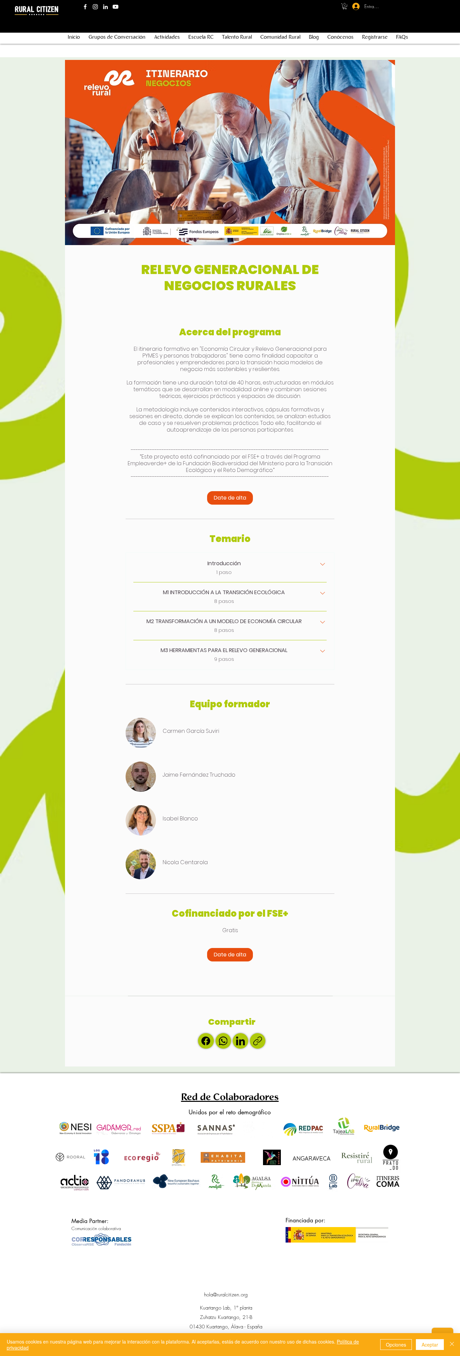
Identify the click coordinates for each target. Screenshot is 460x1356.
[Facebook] (205, 1041)
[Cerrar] (452, 1344)
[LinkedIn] (240, 1041)
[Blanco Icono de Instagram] (95, 6)
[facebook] (85, 6)
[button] (344, 6)
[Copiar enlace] (257, 1041)
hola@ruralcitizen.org (226, 1294)
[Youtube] (115, 6)
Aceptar (430, 1344)
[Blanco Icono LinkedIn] (105, 6)
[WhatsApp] (223, 1041)
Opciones (396, 1344)
